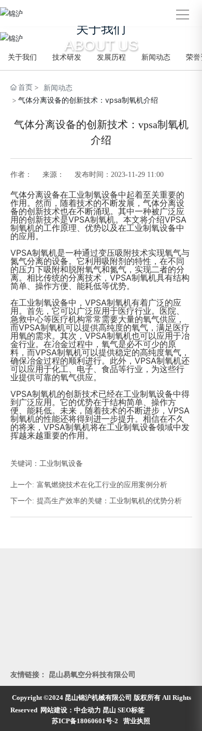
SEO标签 (131, 710)
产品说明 (117, 629)
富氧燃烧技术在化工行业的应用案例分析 (102, 485)
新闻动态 (155, 56)
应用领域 (27, 660)
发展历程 (111, 56)
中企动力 (87, 710)
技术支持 (117, 660)
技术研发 (66, 56)
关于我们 (22, 56)
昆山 (109, 710)
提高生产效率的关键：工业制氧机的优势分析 (109, 501)
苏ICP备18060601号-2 (85, 721)
